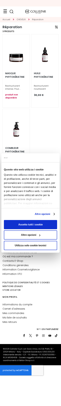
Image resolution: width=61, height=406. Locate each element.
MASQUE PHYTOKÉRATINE (14, 75)
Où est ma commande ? (18, 256)
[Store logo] (35, 11)
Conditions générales (16, 265)
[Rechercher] (11, 11)
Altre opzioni (42, 214)
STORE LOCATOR (12, 290)
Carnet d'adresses (14, 308)
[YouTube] (50, 335)
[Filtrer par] (56, 27)
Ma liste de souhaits (15, 317)
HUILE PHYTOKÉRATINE (43, 75)
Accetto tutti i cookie (30, 224)
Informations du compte (17, 304)
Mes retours (10, 322)
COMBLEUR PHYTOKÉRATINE (14, 149)
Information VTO (12, 274)
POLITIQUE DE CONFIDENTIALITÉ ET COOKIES (26, 282)
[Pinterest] (37, 335)
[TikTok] (56, 335)
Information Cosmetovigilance (21, 269)
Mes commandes (13, 313)
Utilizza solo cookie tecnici (30, 245)
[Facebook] (24, 335)
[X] (30, 335)
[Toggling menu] (5, 11)
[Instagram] (43, 335)
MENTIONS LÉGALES (13, 286)
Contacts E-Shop (13, 261)
